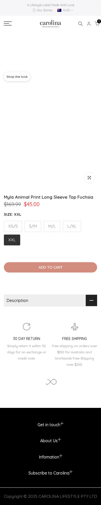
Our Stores (45, 10)
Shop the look (17, 77)
